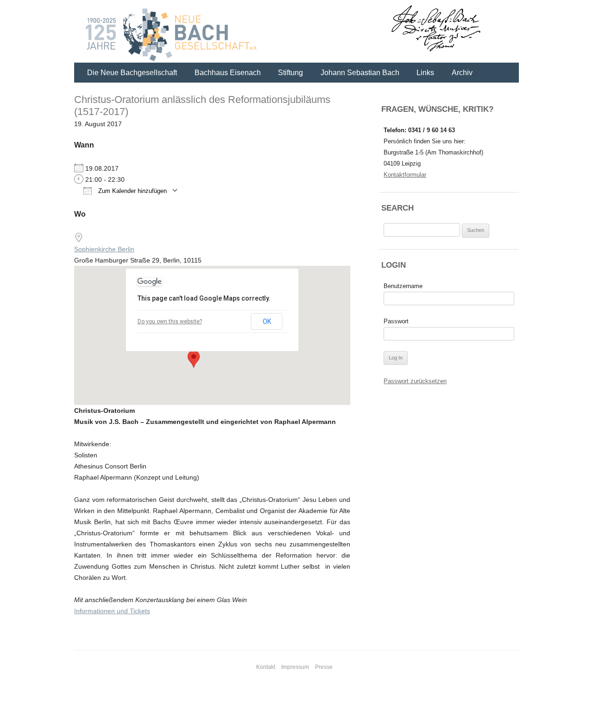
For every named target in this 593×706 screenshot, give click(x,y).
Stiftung (290, 73)
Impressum (295, 667)
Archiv (462, 73)
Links (425, 73)
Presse (324, 667)
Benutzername (403, 285)
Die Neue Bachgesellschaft (132, 73)
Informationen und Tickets (112, 611)
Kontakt (265, 667)
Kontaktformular (405, 174)
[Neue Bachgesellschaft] (296, 32)
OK (267, 321)
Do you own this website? (170, 321)
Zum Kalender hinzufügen (131, 190)
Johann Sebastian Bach (360, 73)
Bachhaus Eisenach (228, 73)
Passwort (396, 321)
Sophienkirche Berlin (104, 249)
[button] (194, 359)
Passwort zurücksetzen (415, 381)
